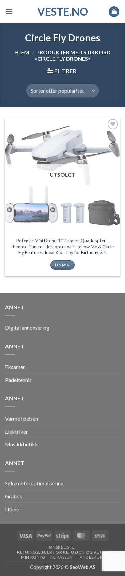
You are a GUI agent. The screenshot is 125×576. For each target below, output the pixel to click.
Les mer (62, 265)
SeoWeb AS (82, 567)
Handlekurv (91, 557)
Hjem (21, 52)
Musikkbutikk (21, 444)
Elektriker (16, 431)
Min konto (33, 557)
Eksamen (15, 367)
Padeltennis (18, 380)
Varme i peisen (21, 418)
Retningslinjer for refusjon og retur (62, 552)
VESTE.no (62, 11)
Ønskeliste (61, 547)
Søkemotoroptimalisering (34, 483)
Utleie (12, 509)
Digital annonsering (27, 327)
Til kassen (61, 557)
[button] (9, 11)
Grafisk (13, 496)
